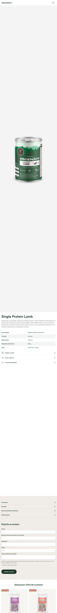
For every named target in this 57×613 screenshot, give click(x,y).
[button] (53, 3)
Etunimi (3, 529)
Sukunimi (12, 535)
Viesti (8, 553)
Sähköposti (4, 541)
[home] (7, 2)
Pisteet (3, 547)
